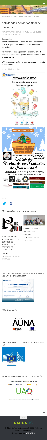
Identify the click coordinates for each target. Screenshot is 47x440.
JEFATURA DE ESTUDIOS (29, 16)
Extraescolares (9, 16)
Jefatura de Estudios (14, 32)
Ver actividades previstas (11, 69)
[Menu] (44, 2)
